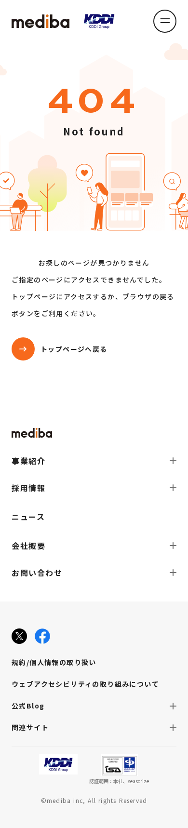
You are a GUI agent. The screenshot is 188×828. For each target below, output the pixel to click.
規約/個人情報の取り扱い (54, 662)
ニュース (28, 516)
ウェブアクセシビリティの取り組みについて (85, 684)
